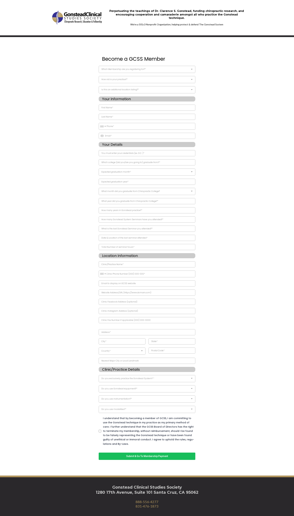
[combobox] (147, 69)
